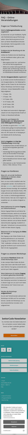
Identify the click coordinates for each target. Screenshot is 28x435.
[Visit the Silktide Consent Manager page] (24, 430)
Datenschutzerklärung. (9, 417)
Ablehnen (14, 426)
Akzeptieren (14, 422)
